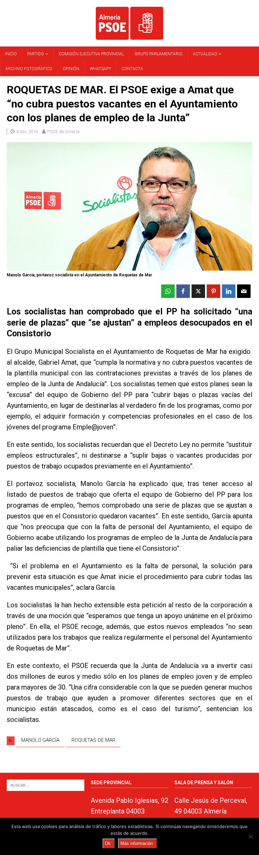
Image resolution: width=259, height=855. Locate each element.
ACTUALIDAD (205, 54)
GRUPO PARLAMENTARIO (158, 54)
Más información (136, 843)
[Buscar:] (45, 784)
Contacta (132, 68)
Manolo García (40, 740)
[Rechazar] (250, 836)
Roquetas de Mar (93, 740)
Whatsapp (100, 68)
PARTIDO (35, 54)
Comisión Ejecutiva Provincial (91, 54)
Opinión (71, 68)
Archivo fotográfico (28, 68)
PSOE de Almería (63, 131)
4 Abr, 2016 (27, 131)
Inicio (11, 54)
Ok (108, 843)
